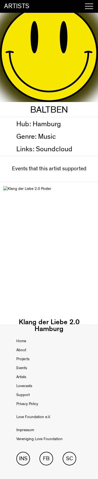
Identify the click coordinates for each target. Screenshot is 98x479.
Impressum (25, 430)
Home (21, 341)
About (21, 350)
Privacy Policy (27, 404)
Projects (22, 359)
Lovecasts (24, 386)
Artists (21, 377)
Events (21, 368)
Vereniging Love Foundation (39, 439)
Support (23, 395)
